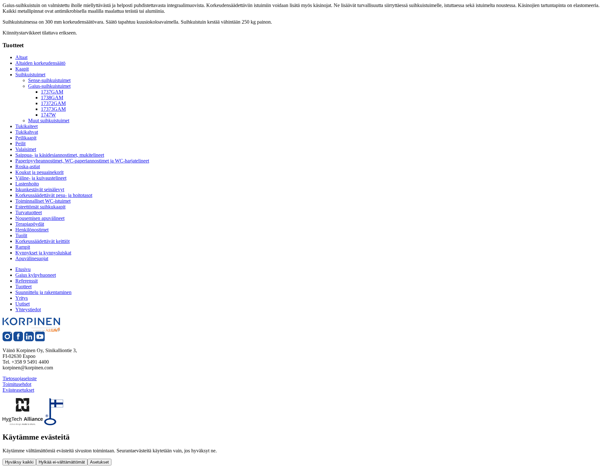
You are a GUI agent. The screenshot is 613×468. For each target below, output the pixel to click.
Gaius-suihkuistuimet (49, 86)
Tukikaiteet (26, 126)
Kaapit (22, 69)
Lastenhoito (27, 183)
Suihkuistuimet (30, 74)
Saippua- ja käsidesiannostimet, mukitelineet (59, 155)
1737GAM (52, 91)
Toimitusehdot (17, 384)
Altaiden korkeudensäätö (40, 63)
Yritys (21, 298)
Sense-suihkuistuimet (49, 80)
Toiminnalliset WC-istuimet (43, 201)
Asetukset (99, 462)
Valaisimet (25, 149)
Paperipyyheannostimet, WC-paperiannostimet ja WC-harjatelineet (82, 160)
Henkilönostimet (32, 229)
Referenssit (26, 280)
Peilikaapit (25, 137)
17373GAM (53, 109)
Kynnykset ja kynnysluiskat (43, 252)
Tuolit (21, 235)
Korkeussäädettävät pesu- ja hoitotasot (53, 195)
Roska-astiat (27, 166)
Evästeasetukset (18, 390)
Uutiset (22, 303)
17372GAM (53, 103)
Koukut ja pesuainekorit (39, 172)
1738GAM (52, 97)
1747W (48, 114)
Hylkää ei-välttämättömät (62, 462)
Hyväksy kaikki (19, 462)
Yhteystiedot (28, 309)
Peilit (20, 143)
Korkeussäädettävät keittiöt (42, 241)
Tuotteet (23, 286)
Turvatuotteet (28, 212)
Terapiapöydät (29, 224)
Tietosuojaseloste (20, 378)
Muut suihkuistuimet (48, 120)
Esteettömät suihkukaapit (40, 206)
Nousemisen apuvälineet (39, 218)
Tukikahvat (26, 132)
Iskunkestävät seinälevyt (39, 189)
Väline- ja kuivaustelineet (40, 178)
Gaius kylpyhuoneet (35, 275)
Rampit (22, 247)
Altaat (21, 57)
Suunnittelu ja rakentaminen (43, 292)
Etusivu (23, 269)
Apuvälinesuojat (31, 258)
